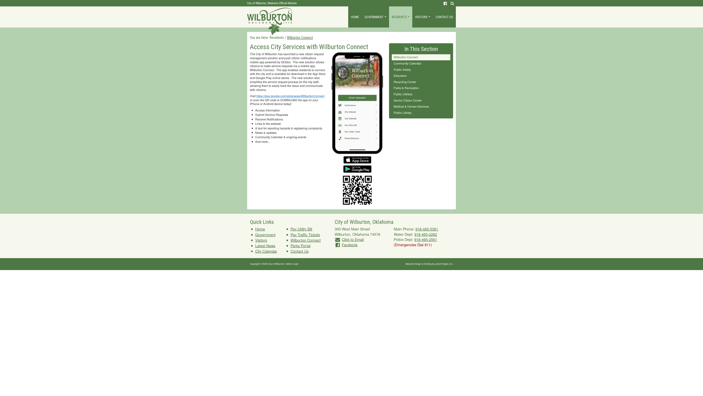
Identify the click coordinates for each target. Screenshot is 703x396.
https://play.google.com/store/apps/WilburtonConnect (290, 96)
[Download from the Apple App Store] (357, 158)
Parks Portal (300, 245)
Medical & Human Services (411, 106)
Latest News (265, 245)
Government (374, 17)
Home (355, 17)
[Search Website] (452, 3)
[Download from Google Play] (357, 167)
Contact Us (444, 17)
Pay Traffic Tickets (305, 234)
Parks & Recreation (406, 88)
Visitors (421, 17)
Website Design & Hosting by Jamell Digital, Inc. (429, 263)
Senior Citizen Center (408, 100)
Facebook (350, 244)
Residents (400, 17)
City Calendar (266, 251)
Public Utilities (403, 94)
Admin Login (292, 263)
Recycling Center (405, 82)
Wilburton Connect (406, 57)
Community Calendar (407, 63)
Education (400, 76)
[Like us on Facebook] (445, 3)
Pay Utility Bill (301, 229)
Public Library (403, 113)
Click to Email (353, 239)
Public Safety (402, 69)
